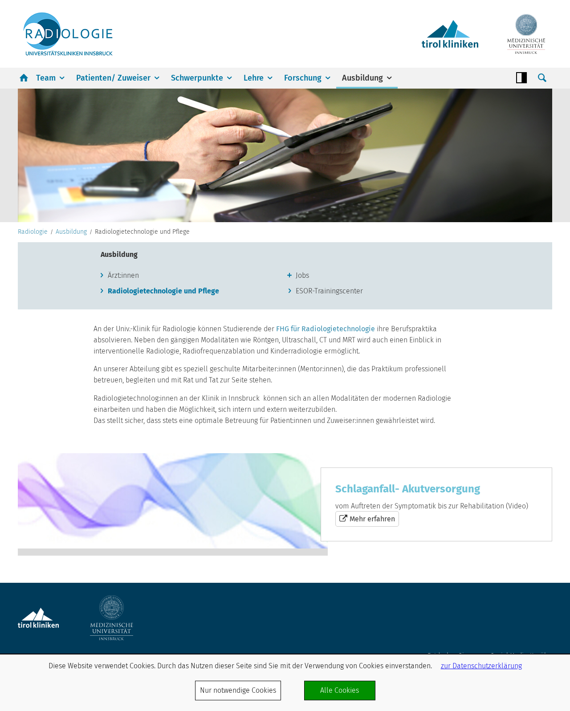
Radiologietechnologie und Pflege (163, 291)
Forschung (303, 78)
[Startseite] (68, 34)
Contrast (521, 78)
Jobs (302, 275)
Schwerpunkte (197, 78)
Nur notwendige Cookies (238, 690)
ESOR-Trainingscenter (329, 291)
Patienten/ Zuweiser (113, 78)
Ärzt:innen (123, 275)
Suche (542, 78)
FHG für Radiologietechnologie (325, 329)
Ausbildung (362, 78)
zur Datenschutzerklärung (481, 666)
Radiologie (33, 232)
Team (46, 78)
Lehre (254, 78)
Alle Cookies (339, 690)
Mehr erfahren (285, 504)
